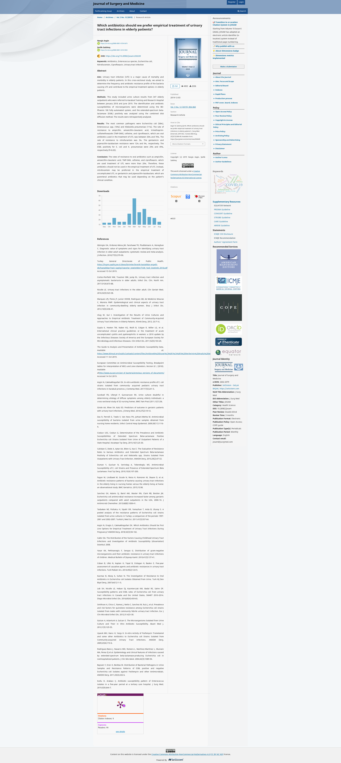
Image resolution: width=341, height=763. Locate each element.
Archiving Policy (222, 135)
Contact (143, 11)
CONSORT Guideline (223, 213)
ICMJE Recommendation (225, 238)
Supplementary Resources (227, 201)
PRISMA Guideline (222, 209)
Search (242, 11)
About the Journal (223, 77)
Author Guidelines (223, 161)
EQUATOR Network (222, 205)
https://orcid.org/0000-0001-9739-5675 (114, 43)
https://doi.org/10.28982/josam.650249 (123, 56)
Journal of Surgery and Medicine (118, 3)
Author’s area (221, 157)
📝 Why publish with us (223, 46)
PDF (176, 86)
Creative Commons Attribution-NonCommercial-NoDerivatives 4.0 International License (186, 174)
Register (232, 2)
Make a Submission (228, 66)
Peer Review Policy (223, 116)
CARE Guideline (221, 221)
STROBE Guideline (222, 217)
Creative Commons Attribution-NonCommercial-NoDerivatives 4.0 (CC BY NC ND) (187, 754)
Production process (223, 98)
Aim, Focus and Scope (224, 81)
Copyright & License (224, 120)
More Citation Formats (181, 144)
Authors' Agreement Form (225, 242)
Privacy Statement (223, 144)
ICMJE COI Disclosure (223, 234)
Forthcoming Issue (103, 11)
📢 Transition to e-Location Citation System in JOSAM (225, 23)
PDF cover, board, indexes (226, 102)
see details (120, 731)
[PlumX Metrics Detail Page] (120, 705)
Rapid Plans (220, 94)
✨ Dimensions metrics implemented (223, 56)
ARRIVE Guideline (222, 225)
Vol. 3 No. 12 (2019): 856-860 (183, 107)
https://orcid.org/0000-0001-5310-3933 (114, 50)
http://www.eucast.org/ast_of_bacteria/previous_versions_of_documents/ (131, 373)
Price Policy (220, 131)
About (132, 11)
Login (241, 2)
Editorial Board (221, 85)
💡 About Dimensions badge (226, 51)
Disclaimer (220, 148)
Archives (120, 11)
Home (99, 17)
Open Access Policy (223, 111)
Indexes (218, 90)
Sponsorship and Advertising (227, 140)
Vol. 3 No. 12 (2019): (125, 17)
